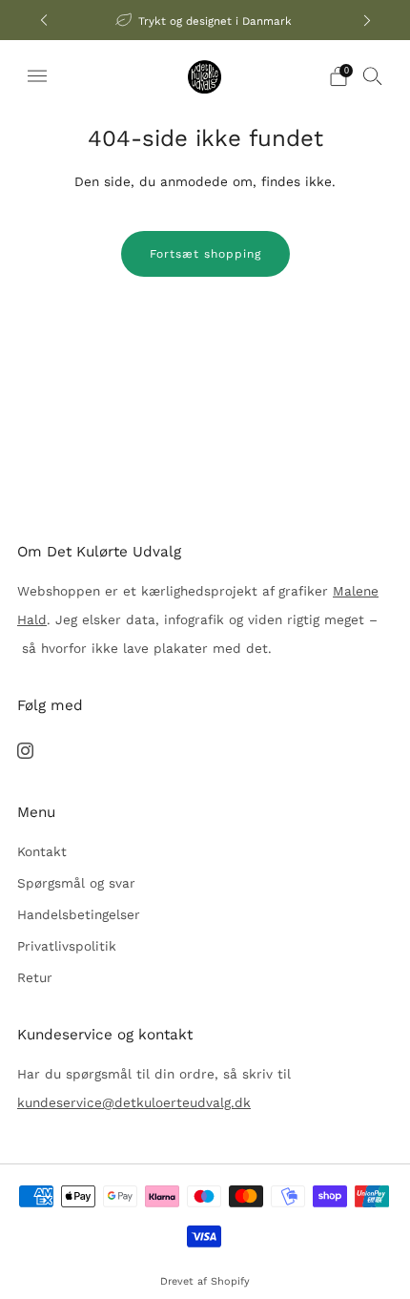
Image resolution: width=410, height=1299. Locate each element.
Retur (34, 977)
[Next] (367, 20)
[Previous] (43, 20)
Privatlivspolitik (66, 945)
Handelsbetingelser (78, 914)
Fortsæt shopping (205, 254)
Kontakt (42, 851)
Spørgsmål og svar (76, 882)
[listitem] (205, 20)
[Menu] (37, 76)
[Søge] (372, 75)
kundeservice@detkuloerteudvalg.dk (134, 1102)
